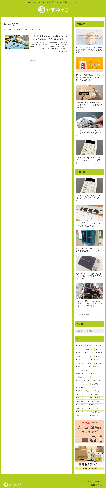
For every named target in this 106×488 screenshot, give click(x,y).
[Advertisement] (36, 76)
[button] (102, 314)
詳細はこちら (35, 29)
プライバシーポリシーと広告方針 (93, 481)
